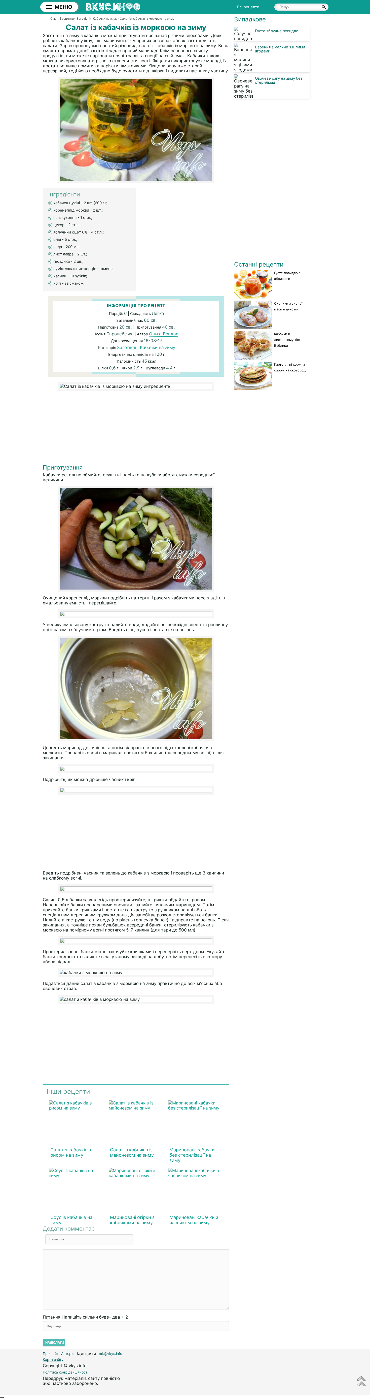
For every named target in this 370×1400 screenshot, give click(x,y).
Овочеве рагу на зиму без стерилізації (278, 80)
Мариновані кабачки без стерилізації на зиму (192, 1155)
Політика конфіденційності (65, 1372)
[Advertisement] (136, 428)
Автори (67, 1353)
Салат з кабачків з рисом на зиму (70, 1152)
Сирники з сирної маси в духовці (288, 306)
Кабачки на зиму (157, 347)
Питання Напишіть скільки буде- (85, 1317)
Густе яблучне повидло (276, 30)
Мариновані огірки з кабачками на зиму (132, 1220)
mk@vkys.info (110, 1353)
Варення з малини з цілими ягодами (280, 49)
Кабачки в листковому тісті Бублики (287, 339)
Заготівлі (126, 347)
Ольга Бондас (163, 333)
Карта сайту (53, 1359)
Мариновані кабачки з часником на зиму (193, 1220)
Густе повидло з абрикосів (287, 276)
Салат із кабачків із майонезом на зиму (132, 1152)
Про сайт (50, 1353)
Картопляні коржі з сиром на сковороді (290, 367)
